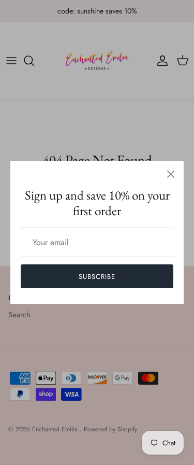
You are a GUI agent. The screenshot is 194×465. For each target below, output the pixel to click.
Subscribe (97, 276)
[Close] (170, 174)
